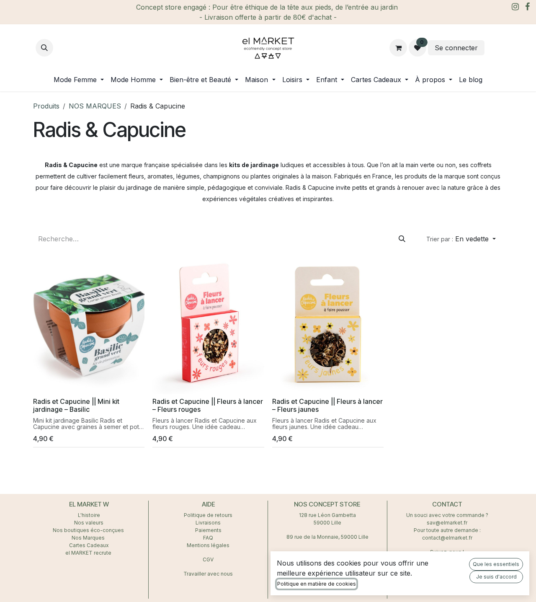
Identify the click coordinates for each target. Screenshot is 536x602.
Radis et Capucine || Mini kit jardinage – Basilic (76, 405)
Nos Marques (89, 538)
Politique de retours (208, 515)
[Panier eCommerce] (398, 48)
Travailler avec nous (208, 574)
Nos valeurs (88, 522)
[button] (44, 48)
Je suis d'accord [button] (496, 577)
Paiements (208, 530)
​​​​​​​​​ (493, 48)
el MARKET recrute (89, 553)
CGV (208, 559)
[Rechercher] (402, 239)
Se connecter (456, 48)
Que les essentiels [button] (496, 564)
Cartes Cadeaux (89, 545)
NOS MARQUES (95, 106)
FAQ (208, 538)
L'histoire (89, 515)
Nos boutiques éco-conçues (88, 530)
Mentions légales (208, 545)
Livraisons (208, 522)
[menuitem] (78, 79)
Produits (46, 106)
